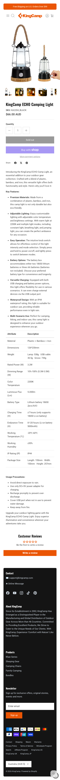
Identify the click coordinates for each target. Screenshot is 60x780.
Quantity (10, 124)
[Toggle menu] (8, 15)
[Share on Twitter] (21, 162)
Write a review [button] (30, 553)
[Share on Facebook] (15, 162)
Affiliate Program (21, 750)
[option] (30, 54)
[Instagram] (21, 593)
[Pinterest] (35, 593)
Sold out (30, 140)
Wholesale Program (44, 746)
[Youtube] (14, 593)
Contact (9, 742)
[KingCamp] (30, 15)
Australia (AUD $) (16, 764)
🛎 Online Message (15, 583)
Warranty (38, 742)
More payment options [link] (30, 156)
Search (8, 750)
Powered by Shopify (29, 771)
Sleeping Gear (12, 661)
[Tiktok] (28, 593)
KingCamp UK (11, 754)
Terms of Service (26, 746)
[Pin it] (27, 162)
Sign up (14, 715)
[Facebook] (7, 593)
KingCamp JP (25, 754)
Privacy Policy (11, 746)
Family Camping (13, 670)
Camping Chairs (13, 666)
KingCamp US (36, 750)
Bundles (10, 675)
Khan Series (11, 657)
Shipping (18, 742)
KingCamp (16, 771)
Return (28, 742)
